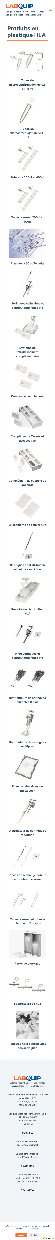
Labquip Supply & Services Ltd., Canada (25, 11)
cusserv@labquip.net (27, 1145)
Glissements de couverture (27, 525)
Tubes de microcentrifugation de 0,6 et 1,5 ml (27, 84)
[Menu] (50, 10)
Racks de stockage (27, 963)
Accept (21, 1235)
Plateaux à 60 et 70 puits (27, 263)
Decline (34, 1235)
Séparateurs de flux (27, 1003)
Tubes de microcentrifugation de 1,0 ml (27, 133)
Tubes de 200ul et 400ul (27, 177)
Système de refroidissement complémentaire (27, 352)
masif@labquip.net (27, 1157)
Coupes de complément (27, 396)
